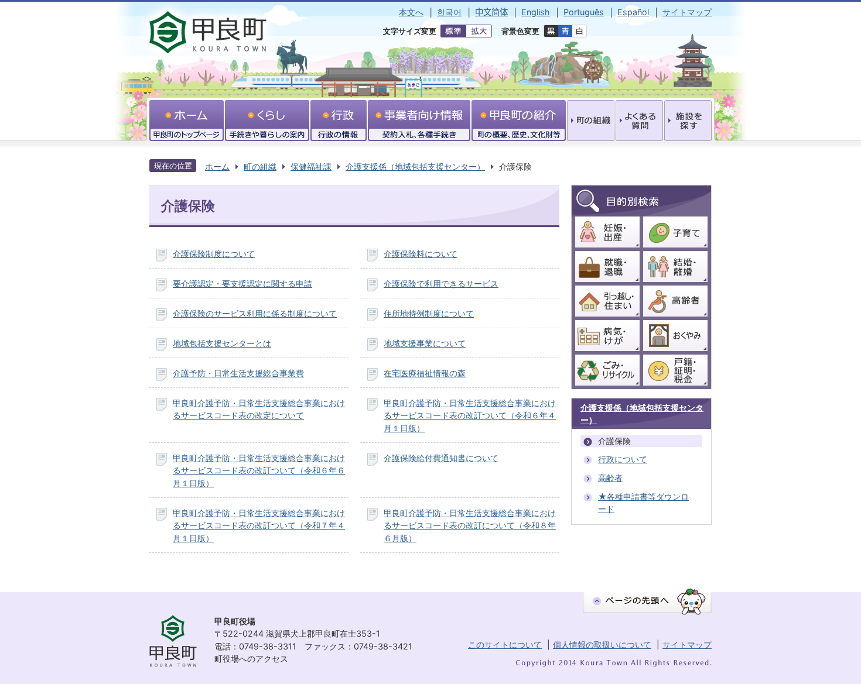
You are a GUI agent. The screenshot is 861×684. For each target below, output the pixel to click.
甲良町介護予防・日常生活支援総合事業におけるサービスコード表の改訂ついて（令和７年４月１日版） (259, 525)
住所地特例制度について (429, 313)
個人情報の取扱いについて (602, 644)
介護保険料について (420, 254)
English (535, 12)
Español (633, 12)
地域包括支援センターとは (222, 343)
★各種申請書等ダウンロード (643, 502)
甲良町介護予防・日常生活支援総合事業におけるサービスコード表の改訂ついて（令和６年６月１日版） (259, 470)
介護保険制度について (214, 254)
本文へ (411, 12)
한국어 (449, 12)
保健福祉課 (311, 166)
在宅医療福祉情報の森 (425, 373)
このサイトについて (505, 644)
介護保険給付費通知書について (441, 458)
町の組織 (260, 166)
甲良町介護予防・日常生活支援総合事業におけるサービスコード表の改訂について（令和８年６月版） (470, 525)
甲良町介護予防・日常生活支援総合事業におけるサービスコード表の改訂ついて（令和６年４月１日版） (470, 415)
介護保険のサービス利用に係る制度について (255, 313)
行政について (622, 459)
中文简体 (491, 12)
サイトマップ (687, 12)
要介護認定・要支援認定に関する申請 (242, 283)
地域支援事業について (425, 343)
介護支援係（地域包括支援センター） (415, 166)
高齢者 (610, 478)
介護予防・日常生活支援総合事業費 (238, 373)
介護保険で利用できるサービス (441, 283)
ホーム (217, 166)
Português (583, 12)
